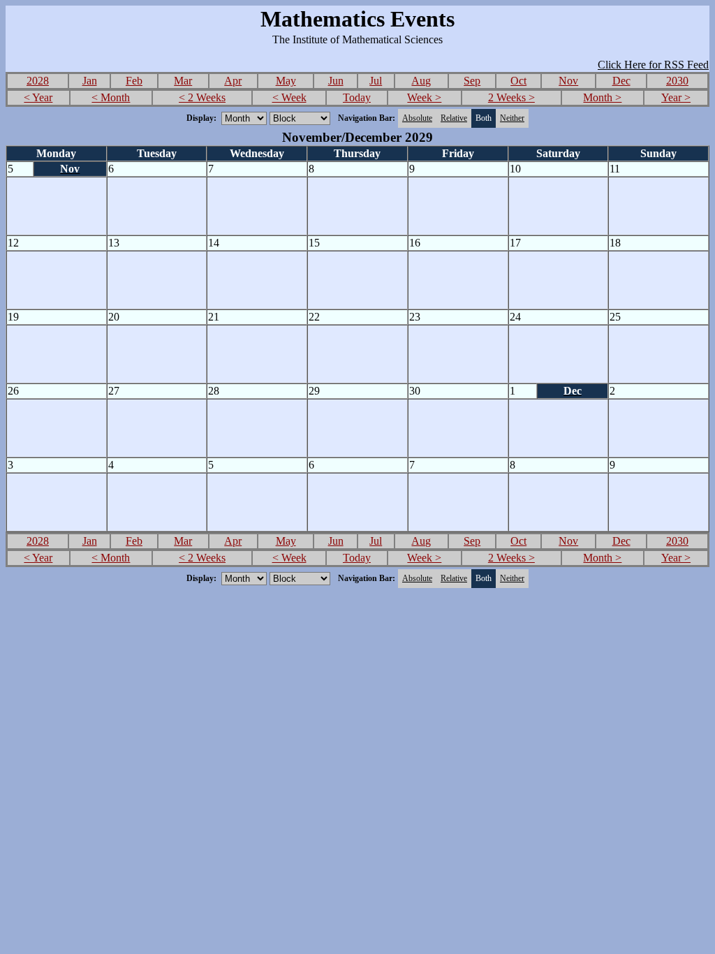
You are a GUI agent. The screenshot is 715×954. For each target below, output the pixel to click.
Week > (424, 97)
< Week (289, 97)
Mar (183, 81)
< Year (38, 97)
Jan (89, 81)
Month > (602, 97)
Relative (454, 118)
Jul (375, 81)
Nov (568, 81)
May (286, 81)
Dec (621, 81)
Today (357, 97)
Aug (421, 81)
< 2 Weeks (202, 97)
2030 (677, 81)
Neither (512, 118)
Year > (676, 97)
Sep (472, 81)
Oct (518, 81)
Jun (336, 81)
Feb (134, 81)
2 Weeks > (511, 97)
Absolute (417, 118)
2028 (38, 81)
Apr (233, 81)
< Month (110, 97)
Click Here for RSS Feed (653, 65)
